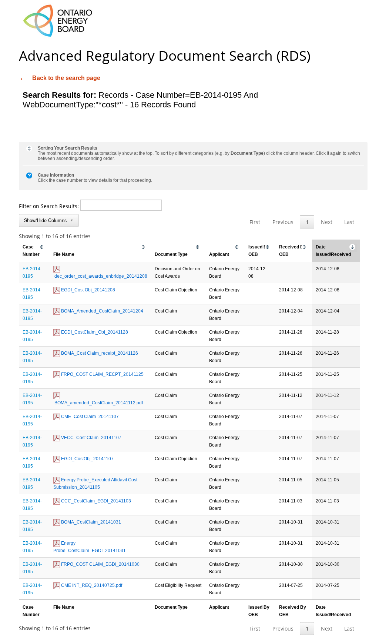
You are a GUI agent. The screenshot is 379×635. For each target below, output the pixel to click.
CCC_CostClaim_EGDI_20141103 (95, 501)
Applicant (219, 254)
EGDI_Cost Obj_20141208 (87, 290)
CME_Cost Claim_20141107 (89, 416)
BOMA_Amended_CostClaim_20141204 (101, 311)
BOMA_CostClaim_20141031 (90, 522)
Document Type (171, 254)
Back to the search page (66, 78)
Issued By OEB (258, 250)
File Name (63, 254)
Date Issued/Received (333, 250)
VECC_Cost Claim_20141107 (90, 437)
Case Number (31, 250)
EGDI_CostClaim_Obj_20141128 (94, 332)
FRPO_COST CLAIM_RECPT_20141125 (102, 374)
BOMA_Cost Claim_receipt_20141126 (99, 353)
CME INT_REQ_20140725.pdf (91, 585)
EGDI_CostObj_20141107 (87, 458)
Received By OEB (292, 250)
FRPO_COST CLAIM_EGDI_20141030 (100, 564)
